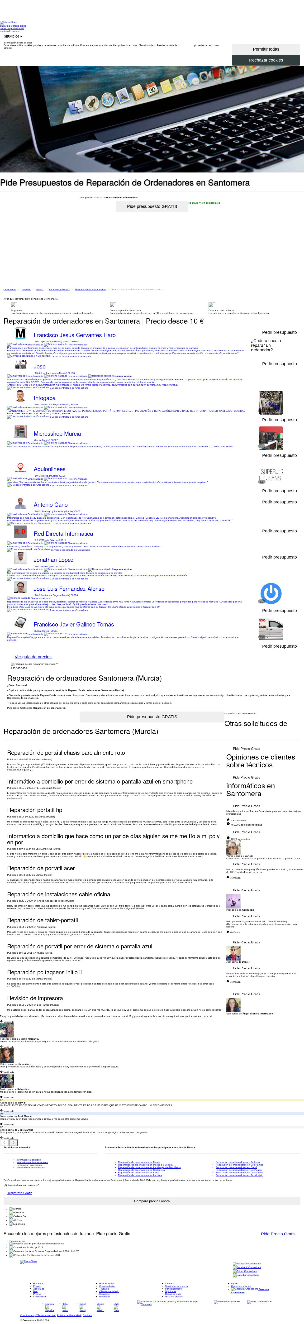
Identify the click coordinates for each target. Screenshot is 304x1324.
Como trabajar (107, 1286)
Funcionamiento (174, 1288)
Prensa (37, 1294)
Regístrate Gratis (19, 1193)
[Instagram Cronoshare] (247, 1264)
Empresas (104, 1296)
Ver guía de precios (33, 657)
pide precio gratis (16, 25)
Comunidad (39, 1296)
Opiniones (170, 1291)
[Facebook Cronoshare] (247, 1268)
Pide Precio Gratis (246, 748)
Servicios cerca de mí (176, 1286)
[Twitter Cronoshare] (245, 1271)
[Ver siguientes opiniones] (13, 1142)
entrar (3, 25)
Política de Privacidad (69, 1315)
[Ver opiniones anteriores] (4, 1142)
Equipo (37, 1286)
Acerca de (38, 1288)
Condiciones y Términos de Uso (38, 1315)
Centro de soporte (241, 1286)
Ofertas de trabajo (109, 1291)
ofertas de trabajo (9, 31)
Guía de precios (174, 1296)
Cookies (87, 1315)
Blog (35, 1291)
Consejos (104, 1294)
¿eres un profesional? (12, 28)
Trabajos (104, 1288)
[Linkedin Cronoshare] (246, 1275)
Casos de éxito (173, 1294)
